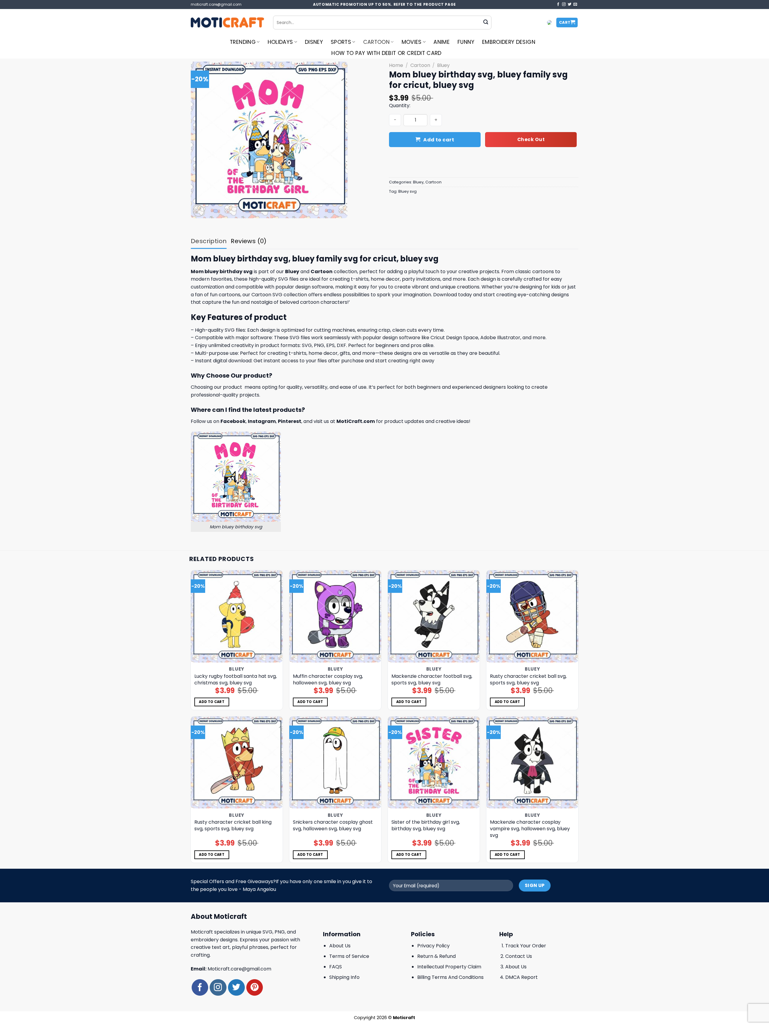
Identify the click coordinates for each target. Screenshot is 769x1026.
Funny (465, 42)
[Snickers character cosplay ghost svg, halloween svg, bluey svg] (335, 763)
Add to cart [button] (211, 701)
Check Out (531, 139)
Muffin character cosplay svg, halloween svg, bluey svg (328, 679)
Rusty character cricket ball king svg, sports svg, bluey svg (233, 825)
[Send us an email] (575, 4)
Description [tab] (208, 241)
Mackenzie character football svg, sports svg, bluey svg (431, 679)
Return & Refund (436, 956)
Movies (412, 42)
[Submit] (486, 22)
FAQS (335, 966)
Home (396, 65)
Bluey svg (407, 191)
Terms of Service (349, 956)
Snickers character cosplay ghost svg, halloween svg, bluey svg (333, 825)
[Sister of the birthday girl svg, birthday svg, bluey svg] (434, 763)
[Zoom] (199, 211)
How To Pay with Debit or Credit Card (386, 53)
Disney (314, 42)
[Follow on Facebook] (558, 4)
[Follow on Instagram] (564, 4)
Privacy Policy (433, 945)
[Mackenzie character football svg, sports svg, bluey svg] (434, 616)
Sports (341, 42)
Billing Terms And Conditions (450, 977)
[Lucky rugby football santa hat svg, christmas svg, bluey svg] (237, 616)
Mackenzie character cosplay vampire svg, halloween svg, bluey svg (530, 829)
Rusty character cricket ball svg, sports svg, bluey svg (528, 679)
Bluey (443, 65)
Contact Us (518, 956)
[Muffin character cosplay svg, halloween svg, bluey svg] (335, 616)
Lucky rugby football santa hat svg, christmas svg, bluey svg (235, 679)
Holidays (280, 42)
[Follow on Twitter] (569, 4)
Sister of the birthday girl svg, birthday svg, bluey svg (425, 825)
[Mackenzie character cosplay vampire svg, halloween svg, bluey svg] (532, 763)
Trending (243, 42)
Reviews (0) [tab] (248, 241)
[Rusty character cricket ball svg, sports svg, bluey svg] (532, 616)
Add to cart (438, 139)
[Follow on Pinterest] (254, 987)
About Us (340, 945)
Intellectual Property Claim (449, 966)
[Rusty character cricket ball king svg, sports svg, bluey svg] (237, 763)
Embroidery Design (508, 42)
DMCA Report (521, 977)
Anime (441, 42)
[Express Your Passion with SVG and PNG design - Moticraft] (227, 22)
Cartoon (376, 42)
